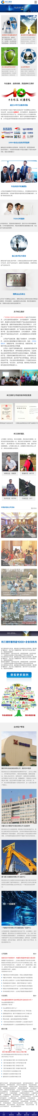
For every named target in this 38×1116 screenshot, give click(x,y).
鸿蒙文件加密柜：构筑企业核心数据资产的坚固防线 (18, 977)
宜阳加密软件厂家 (29, 1099)
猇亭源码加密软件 (28, 1083)
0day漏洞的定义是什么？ (10, 1008)
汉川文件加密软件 (22, 1089)
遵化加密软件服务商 (28, 1094)
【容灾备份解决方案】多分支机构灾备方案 (15, 1060)
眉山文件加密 (30, 1104)
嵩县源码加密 (33, 1085)
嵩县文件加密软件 (22, 1085)
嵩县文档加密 (23, 1086)
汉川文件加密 (33, 1089)
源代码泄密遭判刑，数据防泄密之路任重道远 (16, 1016)
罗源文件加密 (29, 1103)
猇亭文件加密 (4, 1083)
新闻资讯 (11, 1115)
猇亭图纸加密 (11, 1085)
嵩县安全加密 (13, 1086)
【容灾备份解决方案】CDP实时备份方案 (14, 1063)
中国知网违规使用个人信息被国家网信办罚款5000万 (18, 1024)
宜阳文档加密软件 (17, 1099)
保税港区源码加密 (9, 1089)
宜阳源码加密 (24, 1101)
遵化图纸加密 (16, 1094)
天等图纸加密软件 (5, 1099)
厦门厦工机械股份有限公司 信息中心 (13, 877)
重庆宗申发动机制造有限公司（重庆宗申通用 (16, 768)
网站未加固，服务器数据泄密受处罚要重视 (15, 1019)
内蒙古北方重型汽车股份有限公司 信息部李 (15, 826)
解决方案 (26, 1115)
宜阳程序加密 (15, 1101)
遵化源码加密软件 (25, 1096)
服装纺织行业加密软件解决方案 (12, 1076)
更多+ (35, 953)
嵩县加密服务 (4, 1086)
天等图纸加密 (12, 1098)
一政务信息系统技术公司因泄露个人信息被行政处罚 (18, 1022)
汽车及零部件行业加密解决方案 (12, 1071)
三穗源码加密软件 (24, 1093)
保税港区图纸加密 (23, 1088)
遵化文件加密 (15, 1096)
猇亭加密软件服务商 (15, 1083)
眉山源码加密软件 (16, 1106)
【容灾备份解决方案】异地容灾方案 (13, 1065)
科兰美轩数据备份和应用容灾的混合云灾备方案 (15, 1054)
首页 (4, 1115)
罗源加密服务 (7, 1103)
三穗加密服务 (13, 1093)
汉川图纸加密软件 (15, 1091)
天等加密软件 (31, 1098)
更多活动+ (34, 508)
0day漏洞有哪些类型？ (8, 1002)
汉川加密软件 (4, 1091)
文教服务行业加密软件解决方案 (12, 1074)
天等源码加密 (22, 1098)
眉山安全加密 (20, 1104)
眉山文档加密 (11, 1104)
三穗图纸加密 (7, 1094)
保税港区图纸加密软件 (9, 1088)
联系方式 (34, 1115)
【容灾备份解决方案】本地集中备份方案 (14, 1068)
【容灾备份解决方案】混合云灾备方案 (14, 1052)
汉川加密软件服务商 (27, 1091)
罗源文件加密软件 (18, 1103)
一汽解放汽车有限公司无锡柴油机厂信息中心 (16, 928)
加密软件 (16, 112)
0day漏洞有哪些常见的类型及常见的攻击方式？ (17, 1000)
